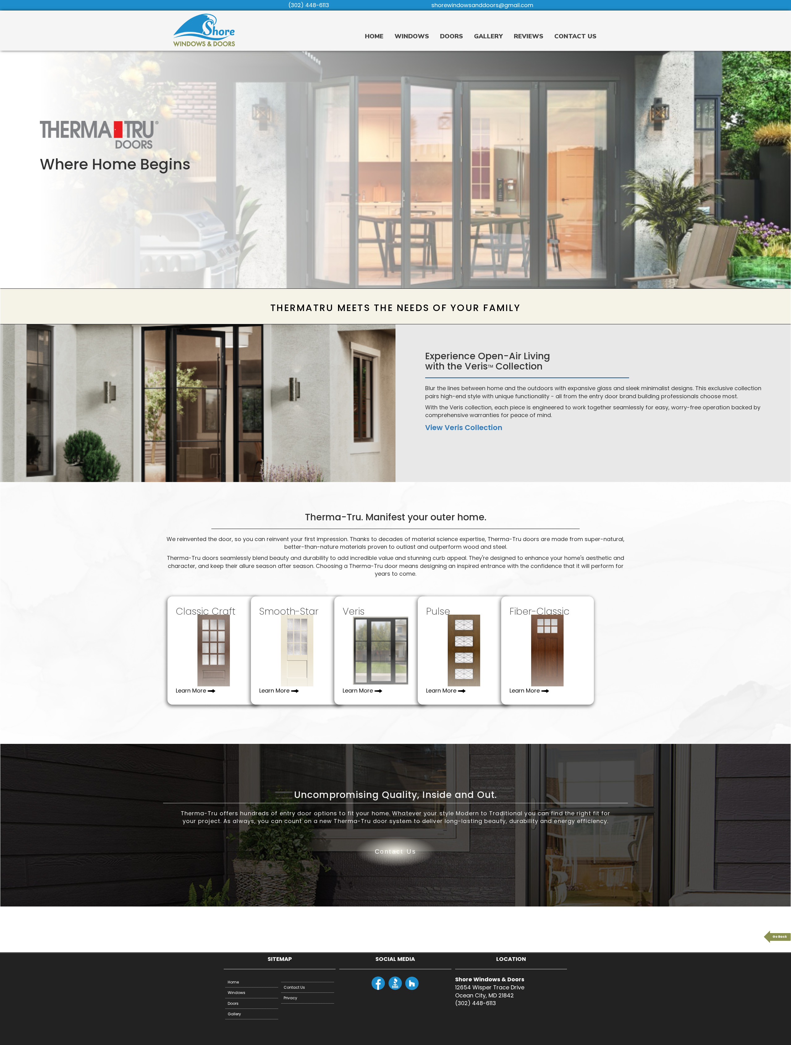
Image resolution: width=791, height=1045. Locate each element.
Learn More (191, 690)
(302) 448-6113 (308, 5)
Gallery (488, 36)
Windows (412, 36)
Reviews (528, 36)
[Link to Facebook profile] (378, 989)
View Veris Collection (463, 427)
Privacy (290, 997)
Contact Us (575, 36)
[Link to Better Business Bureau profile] (395, 989)
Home (374, 36)
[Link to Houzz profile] (412, 989)
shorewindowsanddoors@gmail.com (482, 5)
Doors (451, 36)
